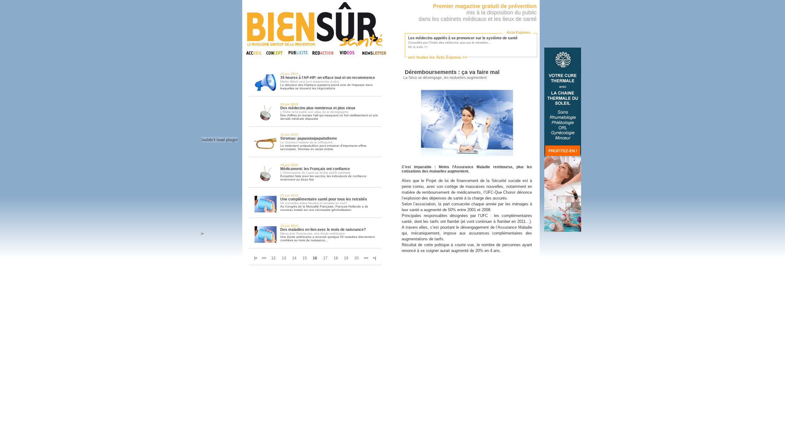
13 (284, 258)
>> (366, 258)
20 (356, 258)
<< (264, 258)
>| (374, 258)
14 (294, 258)
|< (256, 258)
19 (346, 258)
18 (336, 258)
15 (305, 258)
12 (273, 258)
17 (325, 258)
